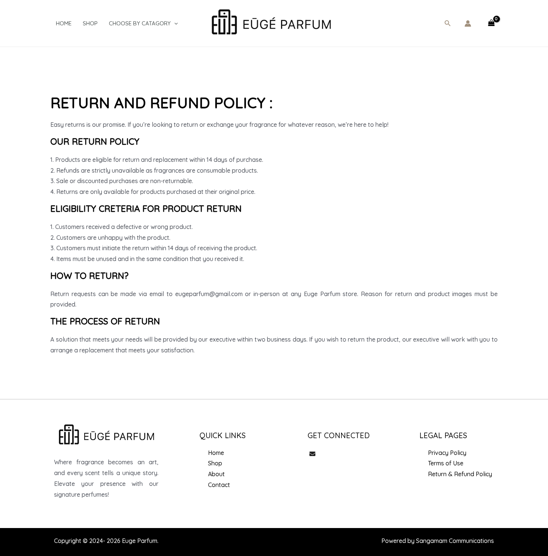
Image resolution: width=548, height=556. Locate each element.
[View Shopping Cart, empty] (491, 23)
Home (64, 23)
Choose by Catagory (140, 23)
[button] (447, 23)
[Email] (312, 454)
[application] (174, 23)
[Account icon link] (467, 23)
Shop (90, 23)
